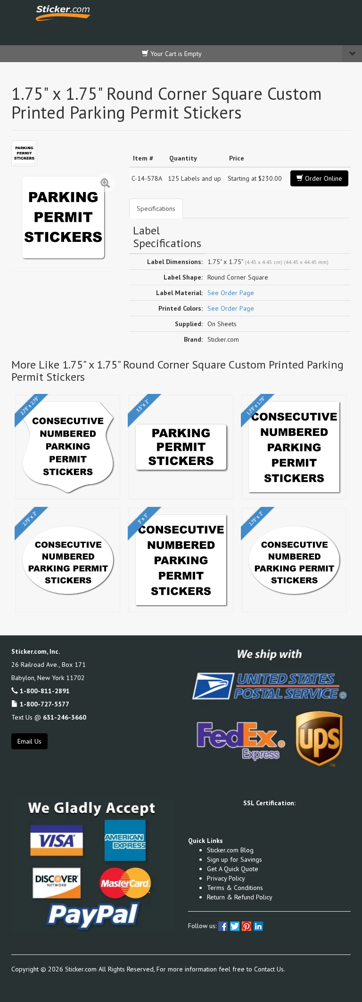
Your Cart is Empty (175, 53)
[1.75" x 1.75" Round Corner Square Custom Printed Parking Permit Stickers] (24, 153)
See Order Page (230, 293)
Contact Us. (269, 969)
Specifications (156, 208)
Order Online (322, 178)
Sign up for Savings (234, 859)
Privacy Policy (226, 878)
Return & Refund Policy (239, 897)
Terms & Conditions (235, 887)
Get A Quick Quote (232, 869)
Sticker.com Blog (230, 850)
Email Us (29, 741)
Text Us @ (48, 717)
